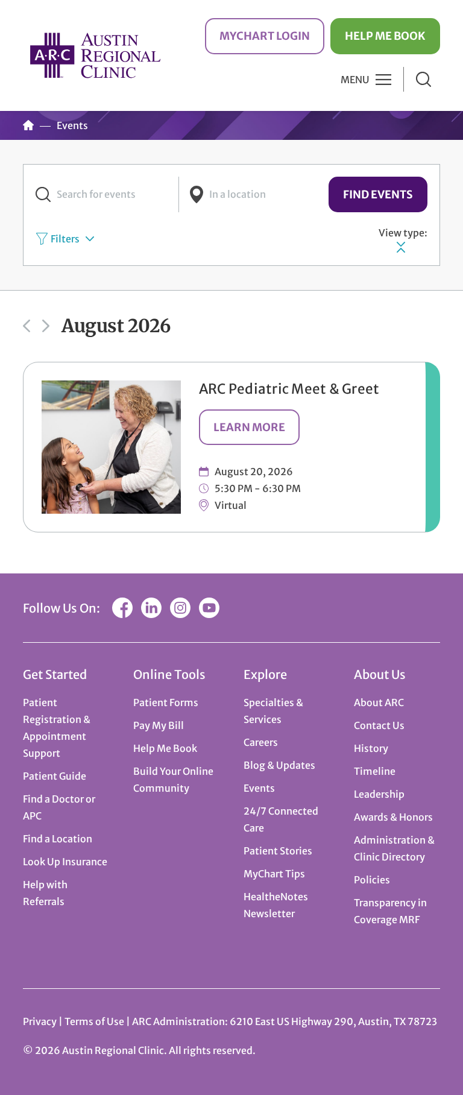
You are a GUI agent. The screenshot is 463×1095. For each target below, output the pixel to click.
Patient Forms (165, 702)
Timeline (374, 771)
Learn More (249, 427)
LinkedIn (151, 608)
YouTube (209, 608)
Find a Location (57, 839)
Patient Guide (54, 776)
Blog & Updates (279, 765)
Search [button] (423, 79)
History (371, 748)
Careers (261, 742)
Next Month (45, 326)
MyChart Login (264, 36)
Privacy (40, 1021)
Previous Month (26, 326)
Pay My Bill (158, 725)
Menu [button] (355, 80)
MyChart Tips (274, 874)
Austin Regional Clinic (95, 55)
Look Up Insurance (65, 862)
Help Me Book (385, 36)
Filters (65, 239)
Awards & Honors (393, 817)
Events (259, 788)
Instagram (180, 608)
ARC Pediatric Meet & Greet (289, 388)
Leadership (379, 794)
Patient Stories (278, 851)
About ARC (379, 702)
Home (28, 125)
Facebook (122, 608)
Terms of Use (95, 1021)
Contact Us (379, 725)
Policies (372, 880)
